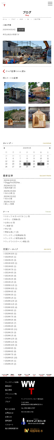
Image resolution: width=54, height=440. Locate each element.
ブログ (13, 19)
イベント (8, 398)
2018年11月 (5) (11, 342)
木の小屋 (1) (10, 193)
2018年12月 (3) (11, 339)
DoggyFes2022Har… (13, 183)
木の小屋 (8, 199)
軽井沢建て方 (10, 188)
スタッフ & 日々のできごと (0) (17, 216)
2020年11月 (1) (11, 285)
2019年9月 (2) (10, 310)
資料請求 (8, 421)
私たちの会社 (10, 409)
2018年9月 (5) (10, 348)
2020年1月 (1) (10, 298)
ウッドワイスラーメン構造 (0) (17, 241)
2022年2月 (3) (10, 260)
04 (28, 19)
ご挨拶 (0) (9, 226)
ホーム (5, 19)
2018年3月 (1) (10, 361)
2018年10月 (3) (11, 345)
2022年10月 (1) (11, 254)
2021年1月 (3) (10, 282)
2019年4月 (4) (10, 326)
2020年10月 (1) (11, 288)
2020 (21, 19)
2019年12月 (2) (11, 301)
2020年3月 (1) (10, 295)
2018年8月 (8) (10, 351)
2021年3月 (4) (10, 276)
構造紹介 (8, 386)
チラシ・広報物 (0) (12, 219)
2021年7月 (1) (10, 270)
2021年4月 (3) (10, 273)
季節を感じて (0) (11, 232)
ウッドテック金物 (11, 382)
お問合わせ (9, 413)
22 (27, 164)
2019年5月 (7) (10, 323)
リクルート (9, 425)
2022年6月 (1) (10, 257)
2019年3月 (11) (11, 329)
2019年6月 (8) (10, 320)
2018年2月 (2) (10, 364)
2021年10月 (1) (11, 263)
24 (41, 164)
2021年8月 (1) (10, 266)
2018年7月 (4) (10, 354)
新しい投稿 (9, 204)
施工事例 (8, 390)
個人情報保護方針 (11, 428)
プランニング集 (11, 394)
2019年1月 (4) (10, 336)
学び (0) (8, 229)
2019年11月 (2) (11, 304)
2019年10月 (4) (11, 307)
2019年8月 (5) (10, 314)
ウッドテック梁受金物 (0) (15, 238)
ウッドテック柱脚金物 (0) (15, 235)
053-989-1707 (29, 408)
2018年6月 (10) (11, 358)
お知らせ (8, 417)
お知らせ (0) (10, 223)
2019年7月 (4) (10, 317)
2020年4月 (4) (10, 291)
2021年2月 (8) (10, 279)
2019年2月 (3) (10, 332)
